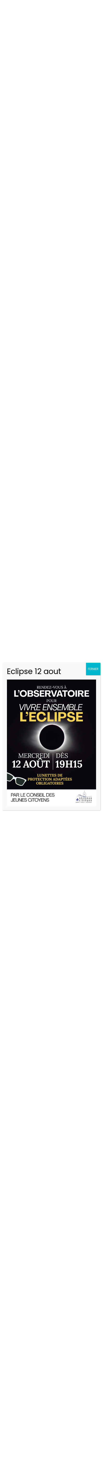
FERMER (93, 669)
